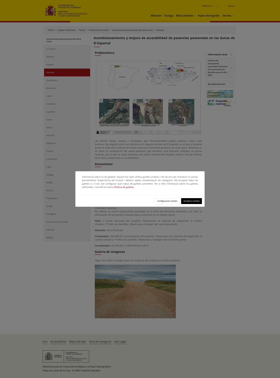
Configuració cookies (167, 200)
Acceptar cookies (191, 200)
